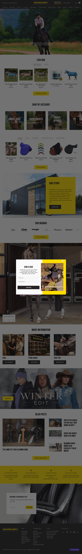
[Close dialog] (63, 261)
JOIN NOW (28, 287)
